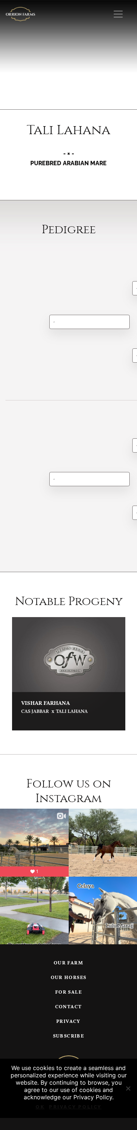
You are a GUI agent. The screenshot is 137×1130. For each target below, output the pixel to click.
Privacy (68, 1021)
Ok (40, 1107)
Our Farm (68, 963)
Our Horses (69, 978)
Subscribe (68, 1036)
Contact (68, 1007)
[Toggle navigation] (118, 14)
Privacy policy (75, 1107)
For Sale (68, 992)
